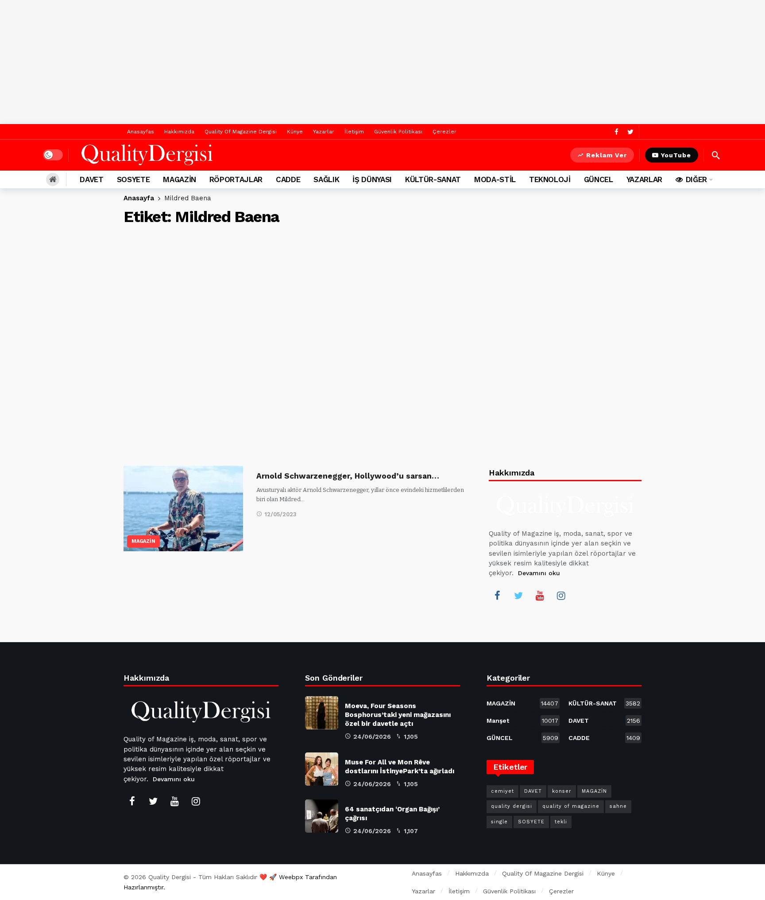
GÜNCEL (522, 737)
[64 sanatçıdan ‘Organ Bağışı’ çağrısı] (321, 816)
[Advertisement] (382, 62)
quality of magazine (570, 806)
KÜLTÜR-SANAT (604, 703)
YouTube (676, 155)
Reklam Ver (606, 155)
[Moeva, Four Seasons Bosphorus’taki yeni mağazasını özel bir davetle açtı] (321, 712)
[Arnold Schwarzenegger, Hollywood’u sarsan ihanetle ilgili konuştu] (183, 508)
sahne (618, 806)
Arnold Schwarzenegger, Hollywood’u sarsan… (347, 475)
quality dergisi (511, 806)
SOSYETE (531, 822)
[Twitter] (630, 131)
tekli (561, 822)
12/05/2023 (280, 514)
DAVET (604, 720)
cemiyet (502, 791)
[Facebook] (616, 131)
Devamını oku (539, 573)
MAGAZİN (143, 541)
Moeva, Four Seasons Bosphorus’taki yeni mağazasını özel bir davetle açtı (398, 715)
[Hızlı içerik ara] (715, 155)
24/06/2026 (372, 736)
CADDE (604, 737)
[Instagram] (560, 595)
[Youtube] (539, 595)
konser (562, 791)
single (499, 822)
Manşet (522, 720)
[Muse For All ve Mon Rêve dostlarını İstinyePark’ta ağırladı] (321, 769)
